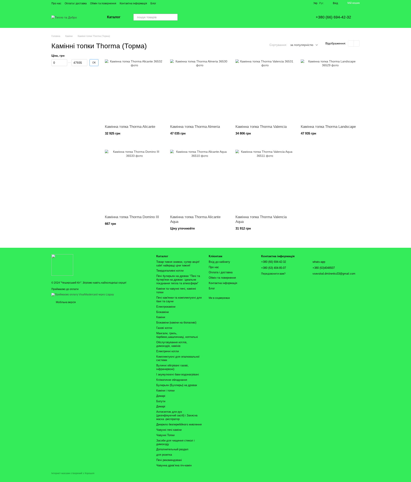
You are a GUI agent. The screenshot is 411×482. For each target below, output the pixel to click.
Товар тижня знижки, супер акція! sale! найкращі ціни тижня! (178, 263)
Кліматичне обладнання (171, 379)
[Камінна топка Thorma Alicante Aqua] (199, 179)
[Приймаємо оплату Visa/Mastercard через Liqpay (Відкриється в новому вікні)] (82, 294)
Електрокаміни (165, 306)
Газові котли (164, 327)
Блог (153, 3)
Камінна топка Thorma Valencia (261, 127)
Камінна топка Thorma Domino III (132, 217)
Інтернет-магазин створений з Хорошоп (72, 473)
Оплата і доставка (76, 3)
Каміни (160, 317)
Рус (321, 3)
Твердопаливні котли (169, 270)
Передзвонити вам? (273, 273)
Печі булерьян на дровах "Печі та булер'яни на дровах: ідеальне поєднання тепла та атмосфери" (178, 279)
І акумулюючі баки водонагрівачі (177, 374)
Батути (160, 401)
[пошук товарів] (174, 17)
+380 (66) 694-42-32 (333, 17)
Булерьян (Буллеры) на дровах (176, 385)
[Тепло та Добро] (62, 264)
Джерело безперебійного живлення (179, 424)
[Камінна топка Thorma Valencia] (264, 89)
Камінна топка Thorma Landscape (328, 127)
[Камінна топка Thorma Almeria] (199, 89)
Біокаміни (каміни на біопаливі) (176, 322)
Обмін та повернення (103, 3)
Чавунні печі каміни (169, 429)
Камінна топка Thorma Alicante (130, 127)
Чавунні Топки (165, 435)
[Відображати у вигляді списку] (356, 43)
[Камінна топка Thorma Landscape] (330, 89)
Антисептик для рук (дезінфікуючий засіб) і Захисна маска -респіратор (176, 415)
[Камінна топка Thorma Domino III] (134, 179)
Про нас (56, 3)
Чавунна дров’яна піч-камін (174, 465)
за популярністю (301, 45)
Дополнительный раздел (172, 449)
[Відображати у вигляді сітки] (351, 43)
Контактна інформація (133, 3)
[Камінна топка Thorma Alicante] (134, 89)
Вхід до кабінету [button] (219, 261)
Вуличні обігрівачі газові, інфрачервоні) (172, 367)
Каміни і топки (165, 390)
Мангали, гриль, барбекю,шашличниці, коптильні (177, 335)
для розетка (164, 454)
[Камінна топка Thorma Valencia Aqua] (264, 179)
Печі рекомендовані (169, 460)
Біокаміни (162, 312)
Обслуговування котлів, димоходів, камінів (171, 344)
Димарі (160, 395)
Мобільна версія (65, 302)
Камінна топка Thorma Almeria (195, 127)
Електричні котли (167, 351)
